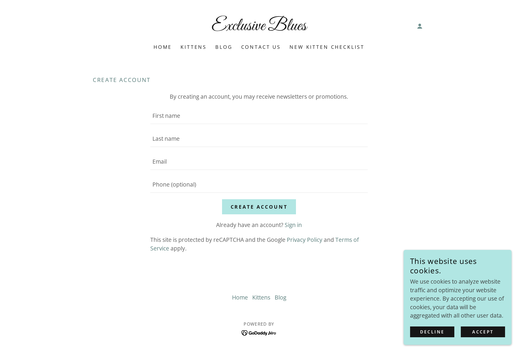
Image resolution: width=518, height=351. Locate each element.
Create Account (259, 207)
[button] (419, 26)
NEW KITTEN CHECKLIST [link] (326, 47)
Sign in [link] (293, 225)
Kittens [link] (193, 47)
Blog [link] (223, 47)
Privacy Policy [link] (304, 239)
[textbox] (258, 116)
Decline (432, 332)
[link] (259, 28)
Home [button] (240, 297)
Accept (483, 332)
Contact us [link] (261, 47)
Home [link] (163, 47)
